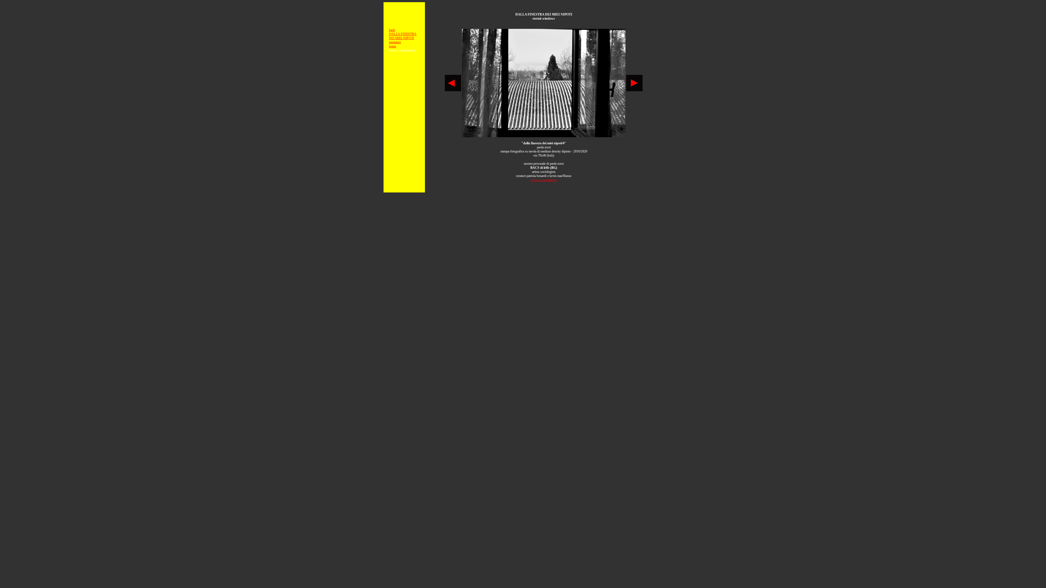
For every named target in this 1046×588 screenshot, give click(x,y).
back (392, 30)
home (392, 46)
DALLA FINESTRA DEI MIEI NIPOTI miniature (402, 38)
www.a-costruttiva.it (544, 180)
